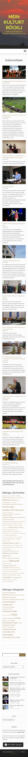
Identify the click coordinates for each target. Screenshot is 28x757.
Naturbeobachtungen (10, 623)
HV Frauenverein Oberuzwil (10, 535)
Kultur (20, 543)
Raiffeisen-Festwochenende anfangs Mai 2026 (17, 700)
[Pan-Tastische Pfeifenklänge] (14, 453)
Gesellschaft (7, 605)
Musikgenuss (8, 549)
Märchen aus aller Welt (8, 620)
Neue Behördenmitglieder (13, 558)
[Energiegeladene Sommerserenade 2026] (14, 72)
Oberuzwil (14, 560)
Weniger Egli (14, 579)
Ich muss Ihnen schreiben (7, 537)
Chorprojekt (14, 502)
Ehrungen (4, 512)
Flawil (15, 525)
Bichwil (17, 500)
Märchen (4, 558)
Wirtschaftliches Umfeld (11, 637)
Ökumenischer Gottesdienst (7, 581)
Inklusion (15, 537)
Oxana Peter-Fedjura (7, 567)
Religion (13, 625)
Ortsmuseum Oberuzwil (9, 565)
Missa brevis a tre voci (18, 547)
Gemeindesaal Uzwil (17, 531)
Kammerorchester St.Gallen (8, 539)
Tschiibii (4, 575)
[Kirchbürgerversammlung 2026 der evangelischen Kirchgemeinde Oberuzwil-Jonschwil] (14, 347)
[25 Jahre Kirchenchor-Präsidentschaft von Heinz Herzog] (14, 385)
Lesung (17, 545)
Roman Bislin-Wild (6, 573)
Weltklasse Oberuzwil (6, 579)
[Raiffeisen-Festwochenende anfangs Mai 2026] (14, 214)
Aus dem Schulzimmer (9, 592)
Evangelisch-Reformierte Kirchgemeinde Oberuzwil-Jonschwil (13, 518)
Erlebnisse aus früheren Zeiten (11, 599)
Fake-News (4, 525)
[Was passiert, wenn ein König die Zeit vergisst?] (14, 422)
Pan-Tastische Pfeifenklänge (10, 463)
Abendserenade (5, 495)
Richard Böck (5, 569)
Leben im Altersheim (8, 618)
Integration (20, 537)
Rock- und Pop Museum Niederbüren (10, 571)
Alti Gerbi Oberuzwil (7, 497)
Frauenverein (5, 527)
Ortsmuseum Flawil (6, 563)
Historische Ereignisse (8, 607)
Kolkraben (4, 540)
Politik (20, 623)
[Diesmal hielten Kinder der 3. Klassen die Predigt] (14, 286)
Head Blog (14, 753)
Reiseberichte (6, 625)
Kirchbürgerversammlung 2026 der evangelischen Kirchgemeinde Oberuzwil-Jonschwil (14, 358)
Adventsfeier (12, 495)
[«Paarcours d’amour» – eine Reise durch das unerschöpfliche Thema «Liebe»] (14, 146)
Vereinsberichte (8, 632)
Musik (3, 549)
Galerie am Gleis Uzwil (12, 529)
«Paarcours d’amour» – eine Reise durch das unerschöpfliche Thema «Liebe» (18, 689)
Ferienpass (10, 525)
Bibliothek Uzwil (8, 500)
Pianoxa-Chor (16, 567)
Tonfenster (21, 573)
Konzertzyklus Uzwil (10, 543)
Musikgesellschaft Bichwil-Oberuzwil (10, 551)
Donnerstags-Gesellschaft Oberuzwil (13, 508)
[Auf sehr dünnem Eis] (14, 175)
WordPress (17, 752)
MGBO (11, 547)
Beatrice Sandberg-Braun (19, 497)
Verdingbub (7, 577)
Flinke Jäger (19, 525)
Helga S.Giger (22, 533)
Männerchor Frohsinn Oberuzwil (10, 554)
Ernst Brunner (10, 512)
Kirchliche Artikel (9, 611)
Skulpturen (16, 573)
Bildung (5, 597)
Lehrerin (13, 545)
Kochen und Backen (6, 615)
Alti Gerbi (18, 495)
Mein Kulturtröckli (14, 22)
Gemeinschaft (5, 533)
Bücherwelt (12, 597)
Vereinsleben (7, 635)
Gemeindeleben (9, 602)
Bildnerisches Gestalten (19, 595)
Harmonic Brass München (14, 533)
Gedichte (22, 599)
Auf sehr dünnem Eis (8, 186)
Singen (12, 573)
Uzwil (18, 575)
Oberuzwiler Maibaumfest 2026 (11, 260)
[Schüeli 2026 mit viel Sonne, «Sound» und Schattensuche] (14, 105)
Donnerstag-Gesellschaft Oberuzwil (12, 504)
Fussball (4, 529)
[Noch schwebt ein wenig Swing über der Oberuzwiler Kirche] (14, 318)
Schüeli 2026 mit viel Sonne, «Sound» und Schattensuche (17, 683)
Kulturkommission (6, 545)
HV (3, 535)
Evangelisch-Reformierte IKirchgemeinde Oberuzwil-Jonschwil (11, 515)
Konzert (8, 540)
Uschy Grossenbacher (12, 575)
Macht (21, 545)
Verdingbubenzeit (17, 577)
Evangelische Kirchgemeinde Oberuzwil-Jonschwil (13, 521)
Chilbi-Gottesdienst (6, 502)
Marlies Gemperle (5, 547)
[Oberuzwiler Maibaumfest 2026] (14, 251)
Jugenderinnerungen (7, 609)
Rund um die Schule (8, 627)
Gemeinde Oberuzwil (7, 531)
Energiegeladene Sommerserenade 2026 (13, 81)
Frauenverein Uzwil (15, 527)
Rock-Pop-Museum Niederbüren (15, 569)
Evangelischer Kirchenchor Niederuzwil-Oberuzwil (12, 523)
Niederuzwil (5, 561)
